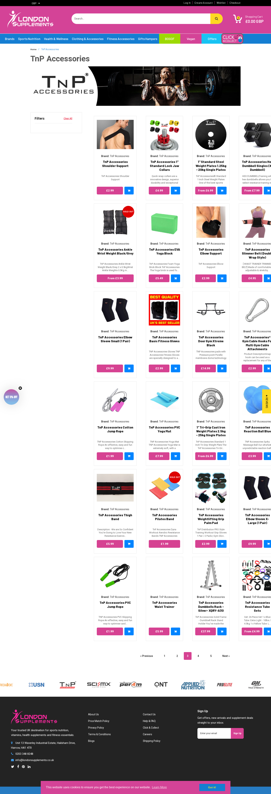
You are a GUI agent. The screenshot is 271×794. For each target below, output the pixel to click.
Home (33, 49)
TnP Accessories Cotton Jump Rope (115, 429)
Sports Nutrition (29, 39)
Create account (203, 2)
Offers (212, 39)
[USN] (22, 684)
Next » (226, 655)
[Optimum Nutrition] (241, 684)
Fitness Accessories (120, 39)
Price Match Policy (98, 721)
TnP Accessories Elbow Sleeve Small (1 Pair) (115, 339)
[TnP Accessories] (53, 684)
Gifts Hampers (147, 39)
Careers (147, 734)
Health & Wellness (56, 39)
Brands (9, 39)
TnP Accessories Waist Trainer (164, 604)
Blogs (91, 740)
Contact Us (149, 714)
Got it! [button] (212, 787)
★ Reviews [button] (266, 401)
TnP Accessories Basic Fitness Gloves (164, 339)
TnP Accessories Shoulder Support (115, 163)
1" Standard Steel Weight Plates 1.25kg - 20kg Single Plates (211, 165)
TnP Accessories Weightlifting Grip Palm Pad (211, 519)
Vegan (191, 39)
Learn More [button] (159, 787)
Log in (187, 2)
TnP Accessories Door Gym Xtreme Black (211, 341)
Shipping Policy (151, 740)
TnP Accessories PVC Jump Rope (115, 604)
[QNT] (146, 684)
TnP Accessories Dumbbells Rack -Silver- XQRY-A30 (211, 606)
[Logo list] (84, 684)
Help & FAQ (149, 721)
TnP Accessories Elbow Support (211, 251)
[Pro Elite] (210, 684)
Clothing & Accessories (87, 39)
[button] (11, 397)
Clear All (68, 118)
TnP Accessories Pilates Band (164, 517)
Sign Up (237, 733)
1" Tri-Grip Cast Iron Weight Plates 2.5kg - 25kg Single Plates (211, 431)
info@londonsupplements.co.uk (34, 760)
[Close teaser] (20, 388)
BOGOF (169, 39)
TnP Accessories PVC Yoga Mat (164, 429)
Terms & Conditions (99, 734)
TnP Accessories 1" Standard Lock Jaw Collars (164, 165)
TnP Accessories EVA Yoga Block (164, 251)
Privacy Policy (96, 727)
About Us (93, 714)
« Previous (146, 655)
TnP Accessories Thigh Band (115, 517)
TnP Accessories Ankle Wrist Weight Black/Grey (115, 251)
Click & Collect (151, 727)
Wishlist (221, 2)
